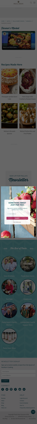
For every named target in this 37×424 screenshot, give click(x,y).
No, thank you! (17, 222)
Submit (17, 218)
